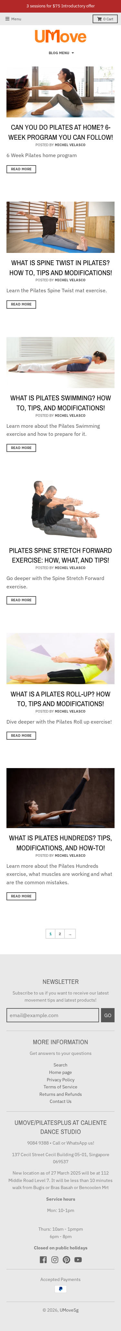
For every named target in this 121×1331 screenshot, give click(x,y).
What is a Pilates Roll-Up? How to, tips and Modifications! (60, 699)
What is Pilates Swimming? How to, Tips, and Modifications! (60, 403)
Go (107, 1015)
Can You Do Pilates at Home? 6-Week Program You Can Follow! (60, 132)
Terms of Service (60, 1087)
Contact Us (61, 1101)
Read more (21, 169)
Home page (60, 1072)
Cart (108, 18)
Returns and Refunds (60, 1094)
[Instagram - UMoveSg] (55, 1260)
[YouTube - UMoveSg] (78, 1260)
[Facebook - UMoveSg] (43, 1260)
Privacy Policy (61, 1080)
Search (60, 1065)
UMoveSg (69, 1310)
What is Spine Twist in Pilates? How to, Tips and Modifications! (60, 267)
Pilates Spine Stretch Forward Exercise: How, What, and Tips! (60, 555)
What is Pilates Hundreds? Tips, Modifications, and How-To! (60, 843)
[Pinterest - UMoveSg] (66, 1260)
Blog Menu (59, 53)
